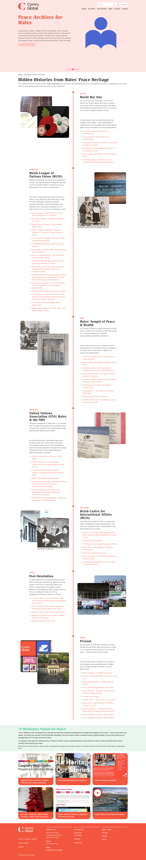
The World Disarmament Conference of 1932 (48, 291)
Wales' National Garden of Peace (95, 396)
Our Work (91, 9)
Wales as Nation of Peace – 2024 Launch (98, 714)
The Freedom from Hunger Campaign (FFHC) (100, 544)
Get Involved (102, 9)
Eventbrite (78, 842)
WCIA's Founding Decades (92, 541)
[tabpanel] (73, 39)
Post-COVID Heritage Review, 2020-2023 (98, 687)
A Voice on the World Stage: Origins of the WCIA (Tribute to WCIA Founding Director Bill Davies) (99, 535)
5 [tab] (78, 69)
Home (20, 74)
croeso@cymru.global (54, 850)
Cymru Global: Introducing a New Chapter (98, 718)
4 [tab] (75, 69)
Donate (125, 9)
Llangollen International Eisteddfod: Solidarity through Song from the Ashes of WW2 (48, 472)
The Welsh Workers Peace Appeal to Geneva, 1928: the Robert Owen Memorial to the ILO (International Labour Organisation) (49, 277)
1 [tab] (68, 69)
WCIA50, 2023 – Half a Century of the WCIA (99, 700)
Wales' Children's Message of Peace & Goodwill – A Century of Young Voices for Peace (47, 232)
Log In (104, 839)
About (84, 9)
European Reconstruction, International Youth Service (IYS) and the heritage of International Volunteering (49, 484)
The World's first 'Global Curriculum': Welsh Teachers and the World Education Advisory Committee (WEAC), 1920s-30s (48, 296)
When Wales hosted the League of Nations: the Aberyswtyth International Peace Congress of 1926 (48, 269)
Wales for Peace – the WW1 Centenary (97, 673)
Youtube (77, 839)
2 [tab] (70, 69)
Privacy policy (23, 843)
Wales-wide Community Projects (31, 55)
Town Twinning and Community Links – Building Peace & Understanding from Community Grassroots (46, 492)
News (110, 9)
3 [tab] (73, 69)
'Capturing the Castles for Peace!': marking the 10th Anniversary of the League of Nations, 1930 (48, 285)
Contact (117, 9)
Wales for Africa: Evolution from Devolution (48, 612)
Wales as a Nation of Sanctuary (44, 621)
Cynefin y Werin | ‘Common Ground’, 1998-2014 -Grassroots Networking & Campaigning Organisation (49, 600)
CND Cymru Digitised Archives (94, 553)
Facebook (77, 833)
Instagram (78, 835)
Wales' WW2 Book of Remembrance (45, 478)
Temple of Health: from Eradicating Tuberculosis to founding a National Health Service (48, 464)
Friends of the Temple (91, 696)
